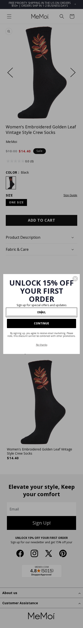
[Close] (75, 278)
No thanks (41, 344)
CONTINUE (41, 323)
